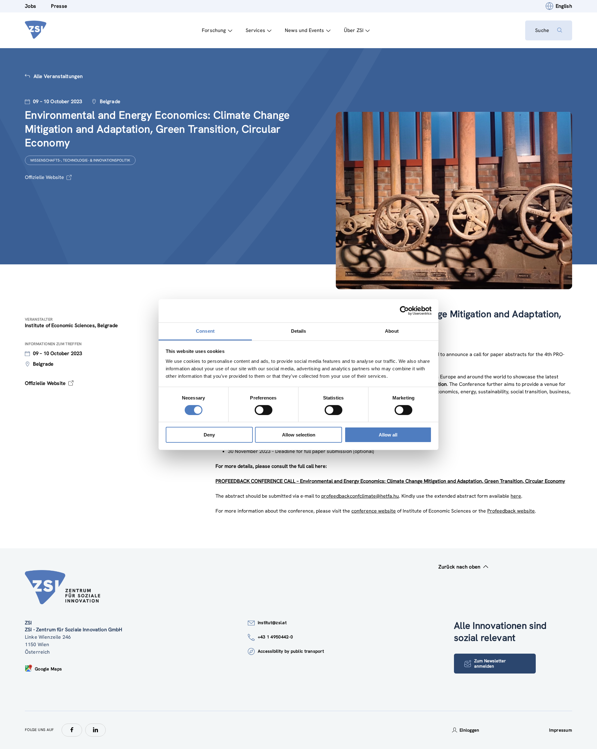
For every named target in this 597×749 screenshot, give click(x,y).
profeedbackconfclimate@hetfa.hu (360, 496)
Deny (209, 434)
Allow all (388, 434)
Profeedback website (511, 511)
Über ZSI (353, 30)
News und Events (304, 30)
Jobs (30, 6)
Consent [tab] (205, 330)
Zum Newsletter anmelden (490, 663)
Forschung (214, 30)
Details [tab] (298, 330)
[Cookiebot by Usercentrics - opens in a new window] (404, 310)
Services (255, 30)
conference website (373, 511)
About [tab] (392, 330)
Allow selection (298, 434)
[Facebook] (72, 730)
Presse (59, 6)
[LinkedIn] (95, 730)
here (516, 496)
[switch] (263, 410)
